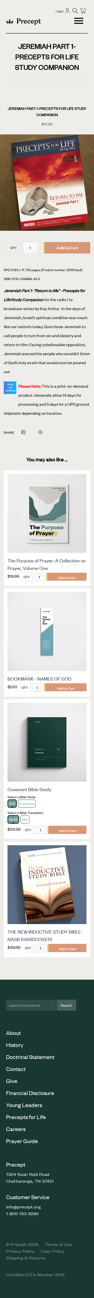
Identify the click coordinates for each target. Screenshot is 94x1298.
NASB (13, 819)
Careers (16, 1128)
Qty (13, 247)
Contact (16, 1068)
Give (11, 1080)
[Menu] (79, 21)
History (14, 1044)
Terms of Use (58, 1244)
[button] (75, 11)
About (13, 1032)
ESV (25, 819)
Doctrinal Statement (30, 1056)
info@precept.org (23, 1206)
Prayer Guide (22, 1140)
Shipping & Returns (25, 1257)
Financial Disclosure (30, 1092)
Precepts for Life (26, 1116)
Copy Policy (52, 1251)
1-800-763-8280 (22, 1213)
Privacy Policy (20, 1251)
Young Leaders (24, 1104)
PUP (12, 803)
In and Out (27, 803)
